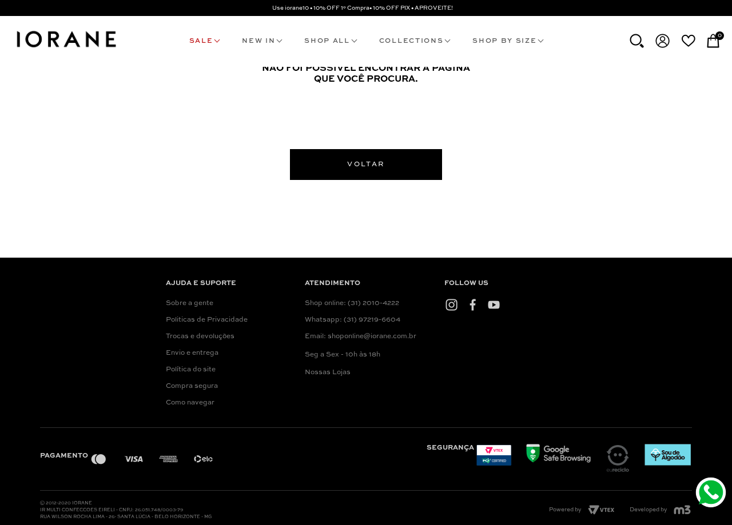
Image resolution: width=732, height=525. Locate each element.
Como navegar (190, 402)
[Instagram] (451, 304)
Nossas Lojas (328, 372)
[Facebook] (473, 304)
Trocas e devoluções (200, 336)
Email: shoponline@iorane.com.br (360, 336)
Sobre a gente (189, 303)
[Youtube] (494, 304)
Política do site (191, 369)
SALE (201, 41)
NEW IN (258, 41)
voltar (365, 164)
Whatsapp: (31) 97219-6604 (352, 319)
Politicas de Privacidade (207, 319)
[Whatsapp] (712, 494)
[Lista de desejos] (688, 40)
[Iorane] (66, 49)
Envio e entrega (192, 353)
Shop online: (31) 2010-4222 (352, 303)
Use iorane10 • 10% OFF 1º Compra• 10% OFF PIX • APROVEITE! (362, 8)
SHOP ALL (326, 41)
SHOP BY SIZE (504, 41)
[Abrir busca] (636, 41)
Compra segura (192, 386)
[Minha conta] (662, 41)
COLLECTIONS (411, 41)
